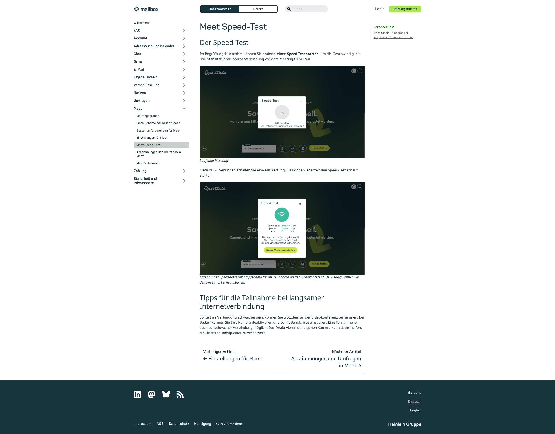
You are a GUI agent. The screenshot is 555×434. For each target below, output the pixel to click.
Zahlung (140, 171)
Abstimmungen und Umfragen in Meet (158, 154)
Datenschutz (179, 424)
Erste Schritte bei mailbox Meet (158, 123)
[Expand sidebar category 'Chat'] (184, 53)
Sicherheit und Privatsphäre (145, 181)
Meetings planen (147, 116)
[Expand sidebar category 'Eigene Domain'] (184, 77)
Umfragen (142, 101)
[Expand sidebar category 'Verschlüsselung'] (184, 85)
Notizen (140, 93)
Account (140, 38)
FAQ (137, 30)
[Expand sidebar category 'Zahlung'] (184, 170)
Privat (258, 9)
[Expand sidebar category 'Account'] (184, 38)
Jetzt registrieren (405, 9)
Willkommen (142, 23)
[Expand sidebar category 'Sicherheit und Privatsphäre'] (184, 181)
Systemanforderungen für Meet (158, 130)
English (415, 410)
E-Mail (139, 69)
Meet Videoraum (147, 163)
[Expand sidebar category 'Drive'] (184, 61)
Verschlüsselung (147, 85)
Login (380, 9)
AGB (160, 424)
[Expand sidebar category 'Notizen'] (184, 92)
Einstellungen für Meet (152, 138)
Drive (138, 62)
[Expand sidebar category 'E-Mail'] (184, 69)
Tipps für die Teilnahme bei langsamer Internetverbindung (394, 35)
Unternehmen (220, 9)
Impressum (142, 424)
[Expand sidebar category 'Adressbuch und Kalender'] (184, 46)
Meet (138, 108)
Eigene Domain (146, 77)
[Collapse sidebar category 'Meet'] (184, 108)
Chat (137, 54)
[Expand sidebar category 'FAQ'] (184, 30)
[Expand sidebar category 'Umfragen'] (184, 100)
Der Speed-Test (384, 27)
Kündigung (202, 424)
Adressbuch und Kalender (154, 46)
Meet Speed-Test (148, 145)
